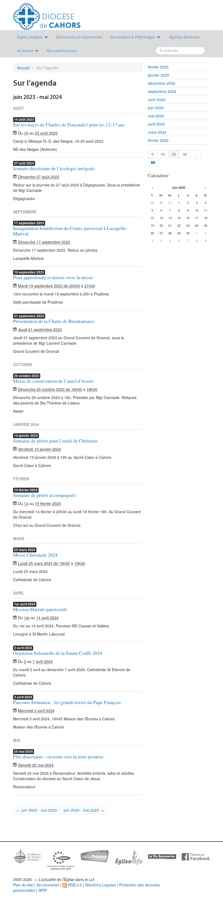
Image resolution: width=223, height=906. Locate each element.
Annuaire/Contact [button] (62, 50)
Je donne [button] (25, 50)
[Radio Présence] (94, 855)
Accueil (23, 67)
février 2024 (158, 140)
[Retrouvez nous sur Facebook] (196, 856)
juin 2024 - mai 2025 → (84, 810)
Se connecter (47, 885)
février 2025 (158, 67)
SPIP (42, 890)
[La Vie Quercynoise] (162, 856)
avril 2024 (156, 124)
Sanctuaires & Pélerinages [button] (133, 37)
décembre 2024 (161, 83)
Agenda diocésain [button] (184, 37)
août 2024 (156, 99)
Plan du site (23, 885)
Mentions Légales (100, 885)
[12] (153, 162)
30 (185, 154)
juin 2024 (156, 107)
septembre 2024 (162, 91)
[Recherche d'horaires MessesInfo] (128, 856)
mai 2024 (156, 116)
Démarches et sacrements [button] (79, 37)
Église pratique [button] (30, 37)
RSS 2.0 (74, 885)
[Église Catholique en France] (27, 856)
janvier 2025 (158, 75)
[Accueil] (47, 14)
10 (162, 154)
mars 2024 (157, 132)
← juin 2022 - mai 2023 (37, 810)
